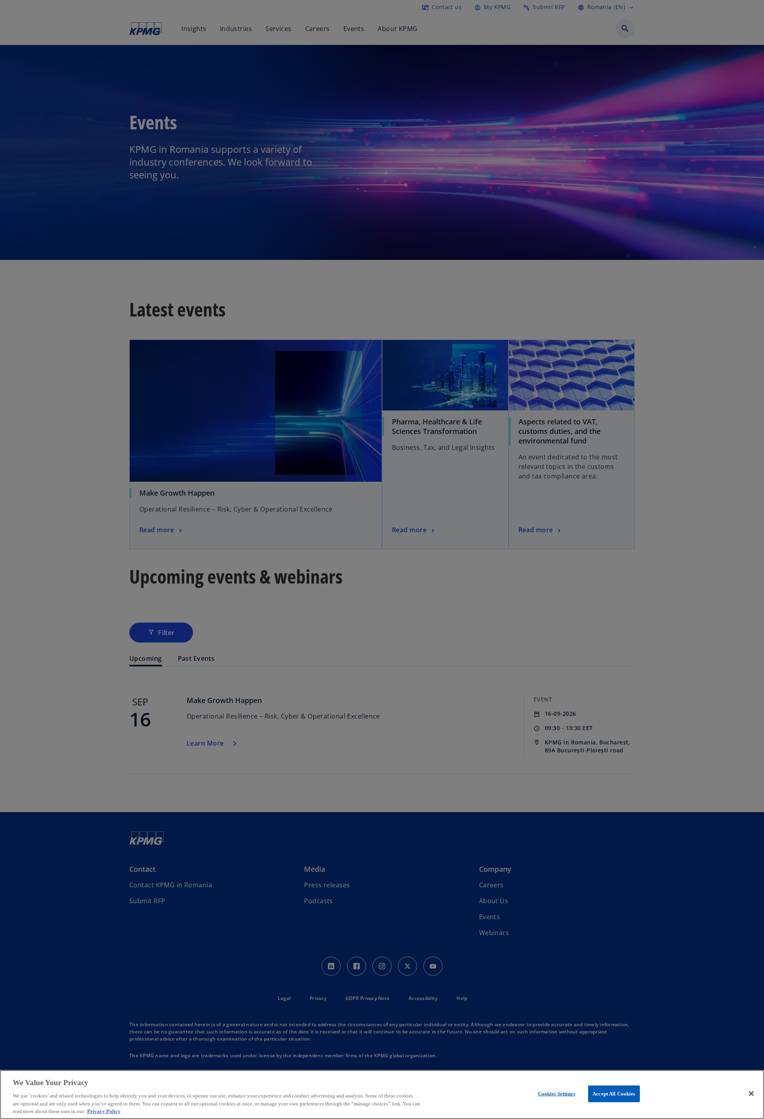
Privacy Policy (104, 1111)
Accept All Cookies (613, 1094)
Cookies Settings (556, 1094)
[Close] (751, 1093)
